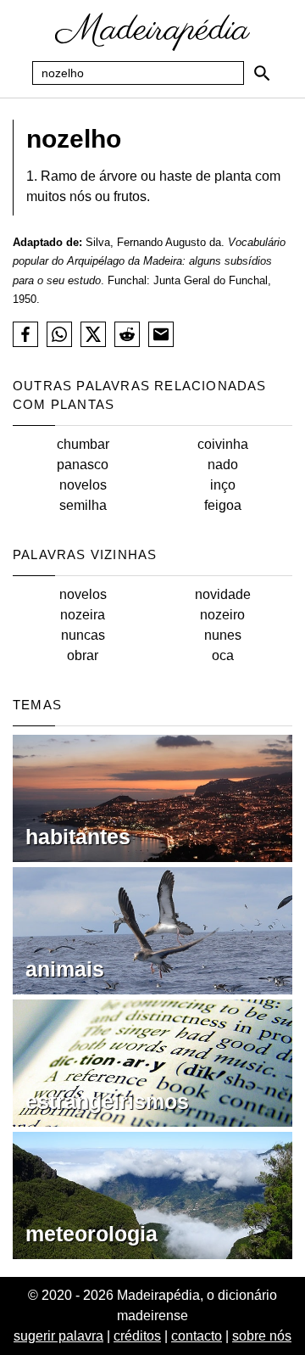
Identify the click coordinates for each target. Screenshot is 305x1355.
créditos (137, 1336)
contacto (196, 1336)
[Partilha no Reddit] (127, 334)
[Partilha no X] (93, 334)
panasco (82, 464)
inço (223, 485)
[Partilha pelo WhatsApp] (59, 334)
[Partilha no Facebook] (25, 334)
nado (223, 464)
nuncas (83, 635)
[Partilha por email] (161, 334)
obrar (82, 655)
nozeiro (222, 615)
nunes (222, 635)
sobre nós (261, 1336)
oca (223, 655)
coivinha (222, 444)
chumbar (83, 444)
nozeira (82, 615)
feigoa (222, 505)
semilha (83, 505)
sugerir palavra (58, 1336)
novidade (223, 594)
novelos (83, 485)
